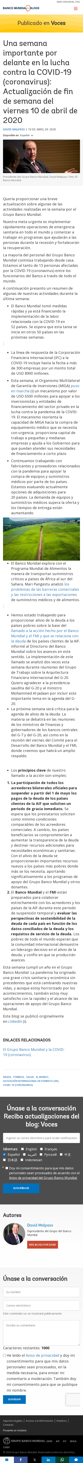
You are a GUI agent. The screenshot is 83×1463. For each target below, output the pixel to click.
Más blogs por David (42, 1244)
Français (51, 1149)
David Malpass (14, 129)
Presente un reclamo (15, 1430)
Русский (50, 1154)
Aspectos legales (12, 1420)
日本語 (12, 1160)
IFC (65, 1441)
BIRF (50, 1441)
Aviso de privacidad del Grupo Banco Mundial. (43, 1178)
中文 (67, 1154)
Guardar (14, 1399)
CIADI (6, 1447)
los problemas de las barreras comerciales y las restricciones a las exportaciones (45, 589)
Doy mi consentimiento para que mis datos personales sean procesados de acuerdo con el (44, 1173)
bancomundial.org (68, 2)
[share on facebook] (21, 1460)
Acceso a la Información (39, 1420)
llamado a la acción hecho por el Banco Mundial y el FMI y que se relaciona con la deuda (45, 635)
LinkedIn (15, 1021)
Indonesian (33, 1160)
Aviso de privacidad (42, 1355)
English (31, 1149)
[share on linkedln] (48, 1460)
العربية (32, 1154)
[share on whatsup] (62, 1460)
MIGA (73, 1441)
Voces (58, 23)
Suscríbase (21, 1188)
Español (25, 135)
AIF (58, 1441)
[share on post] (35, 1460)
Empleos (61, 1420)
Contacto (8, 1424)
